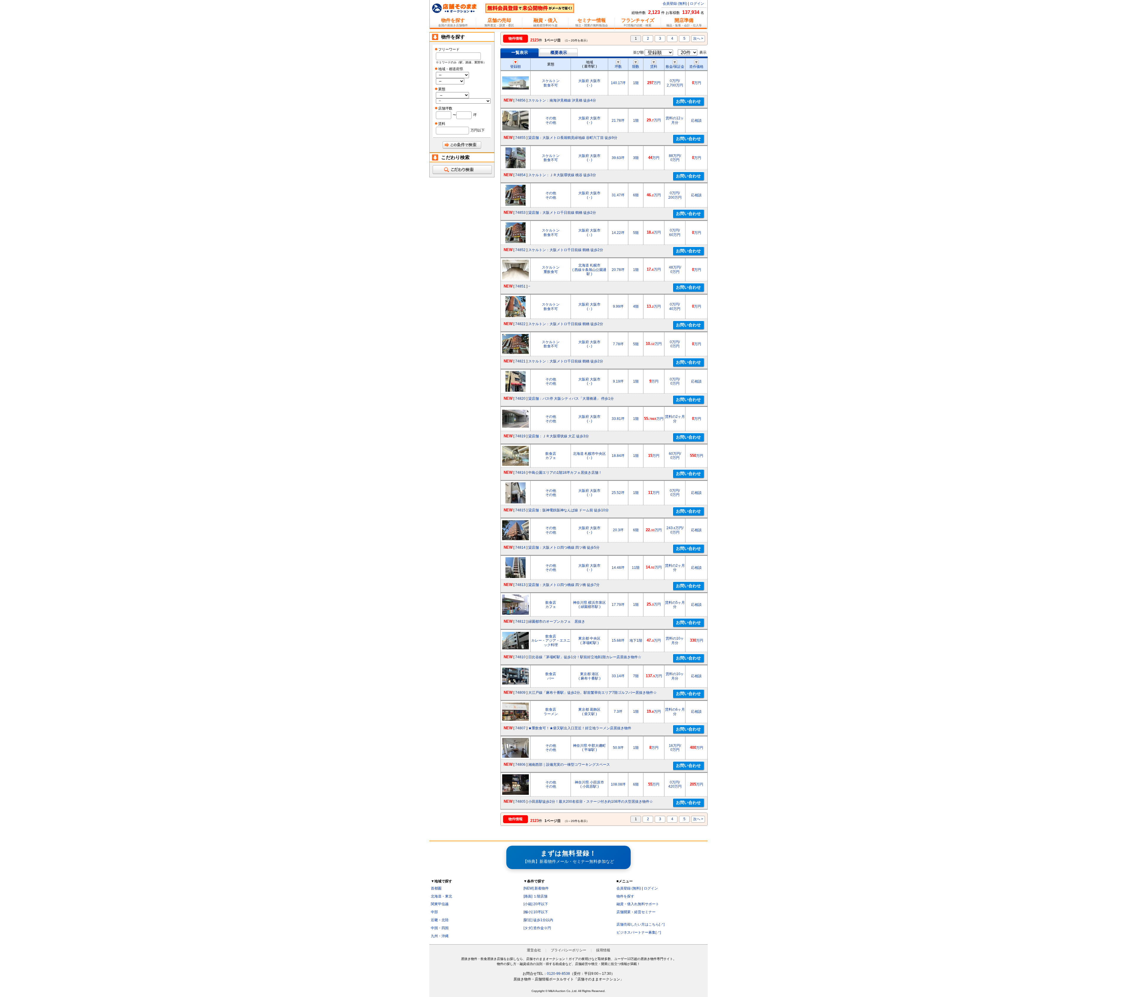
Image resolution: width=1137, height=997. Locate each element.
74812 (520, 621)
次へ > (698, 38)
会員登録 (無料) (675, 3)
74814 (520, 547)
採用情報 (603, 950)
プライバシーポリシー (568, 950)
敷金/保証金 (675, 67)
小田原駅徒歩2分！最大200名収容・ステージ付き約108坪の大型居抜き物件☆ (590, 801)
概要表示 (558, 52)
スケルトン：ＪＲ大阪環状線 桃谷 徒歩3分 (562, 175)
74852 (520, 250)
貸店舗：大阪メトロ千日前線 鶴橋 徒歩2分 (562, 213)
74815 (520, 510)
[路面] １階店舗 (535, 896)
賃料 (653, 67)
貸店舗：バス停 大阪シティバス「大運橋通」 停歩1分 (571, 398)
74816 (520, 473)
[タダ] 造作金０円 (537, 928)
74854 (520, 175)
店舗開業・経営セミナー (636, 912)
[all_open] (462, 169)
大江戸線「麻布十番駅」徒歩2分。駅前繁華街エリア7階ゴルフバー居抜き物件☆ (592, 693)
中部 (434, 912)
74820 (520, 398)
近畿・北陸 (440, 920)
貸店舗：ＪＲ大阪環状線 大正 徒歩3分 (558, 436)
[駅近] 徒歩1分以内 (538, 920)
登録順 (515, 67)
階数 (635, 67)
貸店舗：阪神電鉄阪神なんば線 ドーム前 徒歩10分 (568, 510)
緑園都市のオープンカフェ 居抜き (556, 621)
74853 (520, 213)
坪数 (618, 67)
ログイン (697, 3)
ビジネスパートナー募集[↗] (638, 932)
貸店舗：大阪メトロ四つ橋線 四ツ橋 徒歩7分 (564, 585)
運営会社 (534, 950)
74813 (520, 585)
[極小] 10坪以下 (535, 912)
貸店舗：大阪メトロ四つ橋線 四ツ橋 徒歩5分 (564, 547)
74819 (520, 436)
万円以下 (477, 130)
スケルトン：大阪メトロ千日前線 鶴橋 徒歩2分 (565, 250)
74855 (520, 138)
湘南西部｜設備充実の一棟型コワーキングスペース (569, 764)
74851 (520, 286)
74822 (520, 324)
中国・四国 (440, 928)
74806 (520, 764)
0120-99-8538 (558, 974)
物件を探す (625, 896)
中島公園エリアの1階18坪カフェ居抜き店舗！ (565, 473)
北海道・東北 (441, 896)
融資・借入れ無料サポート (637, 904)
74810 (520, 657)
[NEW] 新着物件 (536, 888)
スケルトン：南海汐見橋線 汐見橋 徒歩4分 (562, 100)
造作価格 (696, 67)
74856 (520, 100)
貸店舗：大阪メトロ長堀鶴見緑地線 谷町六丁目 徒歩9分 (572, 138)
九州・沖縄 (440, 936)
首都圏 (436, 888)
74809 (520, 693)
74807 (520, 728)
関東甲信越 (440, 904)
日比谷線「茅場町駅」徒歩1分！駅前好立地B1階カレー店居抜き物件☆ (584, 657)
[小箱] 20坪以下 (535, 904)
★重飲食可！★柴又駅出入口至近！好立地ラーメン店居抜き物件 (579, 728)
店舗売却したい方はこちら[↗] (640, 924)
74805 (520, 801)
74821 (520, 361)
